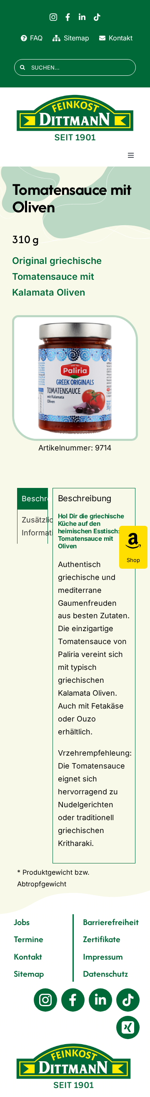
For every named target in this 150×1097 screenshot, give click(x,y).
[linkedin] (82, 17)
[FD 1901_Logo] (75, 95)
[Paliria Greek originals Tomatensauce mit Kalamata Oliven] (75, 378)
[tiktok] (97, 17)
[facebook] (67, 17)
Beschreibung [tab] (35, 498)
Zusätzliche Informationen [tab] (35, 526)
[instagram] (53, 17)
